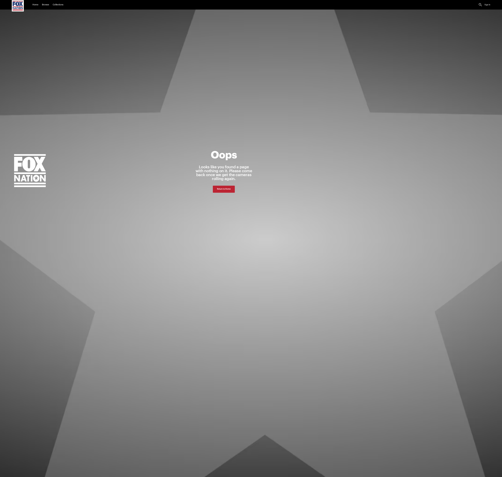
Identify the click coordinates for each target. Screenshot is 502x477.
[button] (480, 5)
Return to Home (223, 189)
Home (35, 5)
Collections (58, 5)
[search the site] (480, 5)
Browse (45, 5)
